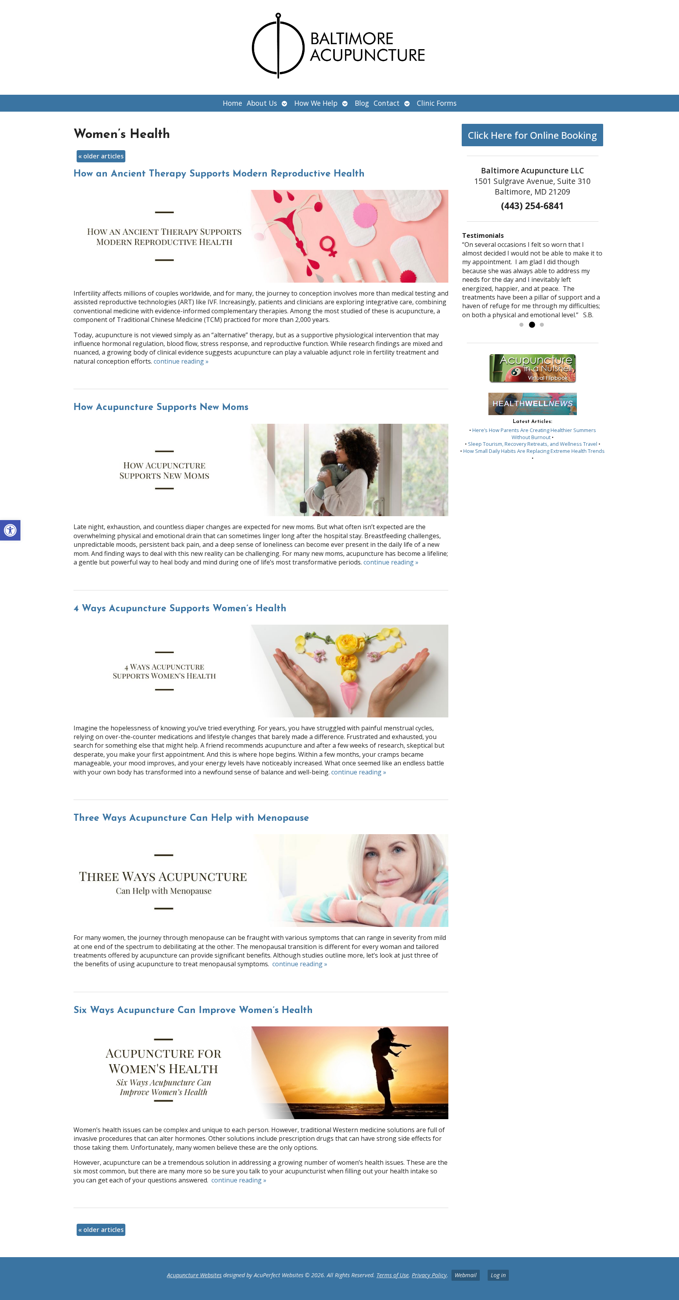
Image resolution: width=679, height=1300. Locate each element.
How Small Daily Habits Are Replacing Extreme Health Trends (534, 450)
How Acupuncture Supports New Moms (160, 407)
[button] (10, 530)
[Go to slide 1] (521, 325)
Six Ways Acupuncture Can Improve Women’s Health (193, 1010)
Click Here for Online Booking (532, 135)
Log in (498, 1275)
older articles (101, 156)
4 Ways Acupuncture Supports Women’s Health (179, 609)
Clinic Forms (437, 103)
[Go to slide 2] (532, 325)
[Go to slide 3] (542, 325)
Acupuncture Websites (194, 1275)
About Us (262, 103)
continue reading (181, 361)
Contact (387, 103)
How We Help (316, 103)
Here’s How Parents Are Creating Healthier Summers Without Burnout (534, 434)
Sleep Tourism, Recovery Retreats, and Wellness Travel (532, 443)
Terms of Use (392, 1275)
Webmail (466, 1275)
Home (232, 103)
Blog (362, 103)
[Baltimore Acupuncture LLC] (339, 47)
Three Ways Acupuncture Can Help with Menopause (191, 818)
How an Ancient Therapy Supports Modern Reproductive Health (219, 174)
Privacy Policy (429, 1275)
